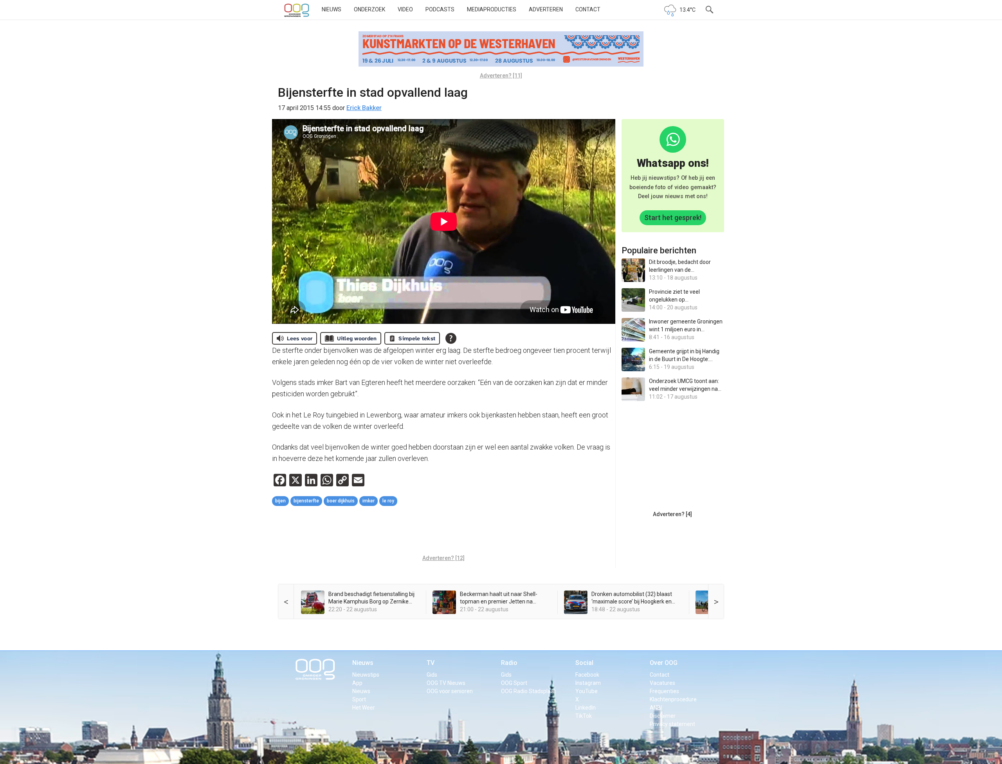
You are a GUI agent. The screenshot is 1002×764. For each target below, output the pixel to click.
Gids (432, 675)
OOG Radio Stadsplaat (528, 691)
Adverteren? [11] (501, 75)
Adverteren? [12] (443, 558)
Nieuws (331, 9)
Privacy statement (672, 724)
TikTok (583, 716)
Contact (587, 9)
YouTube (586, 691)
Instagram (588, 683)
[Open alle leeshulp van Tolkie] (450, 338)
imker (368, 501)
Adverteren (546, 9)
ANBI (656, 707)
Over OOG (664, 662)
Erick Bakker (364, 108)
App (357, 683)
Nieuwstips (365, 675)
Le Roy (388, 501)
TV (430, 662)
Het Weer (363, 707)
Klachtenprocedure (673, 699)
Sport (359, 699)
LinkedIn (585, 707)
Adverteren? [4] (672, 514)
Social (584, 662)
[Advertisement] (443, 531)
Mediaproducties (491, 9)
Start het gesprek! (672, 217)
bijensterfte (306, 501)
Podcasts (439, 9)
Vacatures (662, 683)
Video (405, 9)
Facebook (587, 675)
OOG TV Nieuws (446, 683)
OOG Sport (514, 683)
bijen (280, 501)
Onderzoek (369, 9)
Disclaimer (663, 716)
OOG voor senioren (450, 691)
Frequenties (664, 691)
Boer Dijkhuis (341, 501)
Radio (509, 662)
